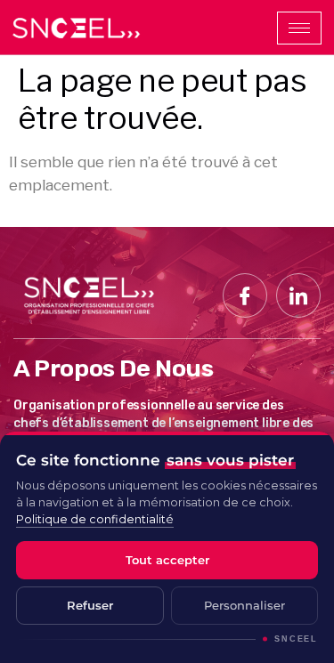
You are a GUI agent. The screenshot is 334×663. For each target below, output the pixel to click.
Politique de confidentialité (95, 519)
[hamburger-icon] (299, 28)
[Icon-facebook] (245, 295)
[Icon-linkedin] (298, 295)
